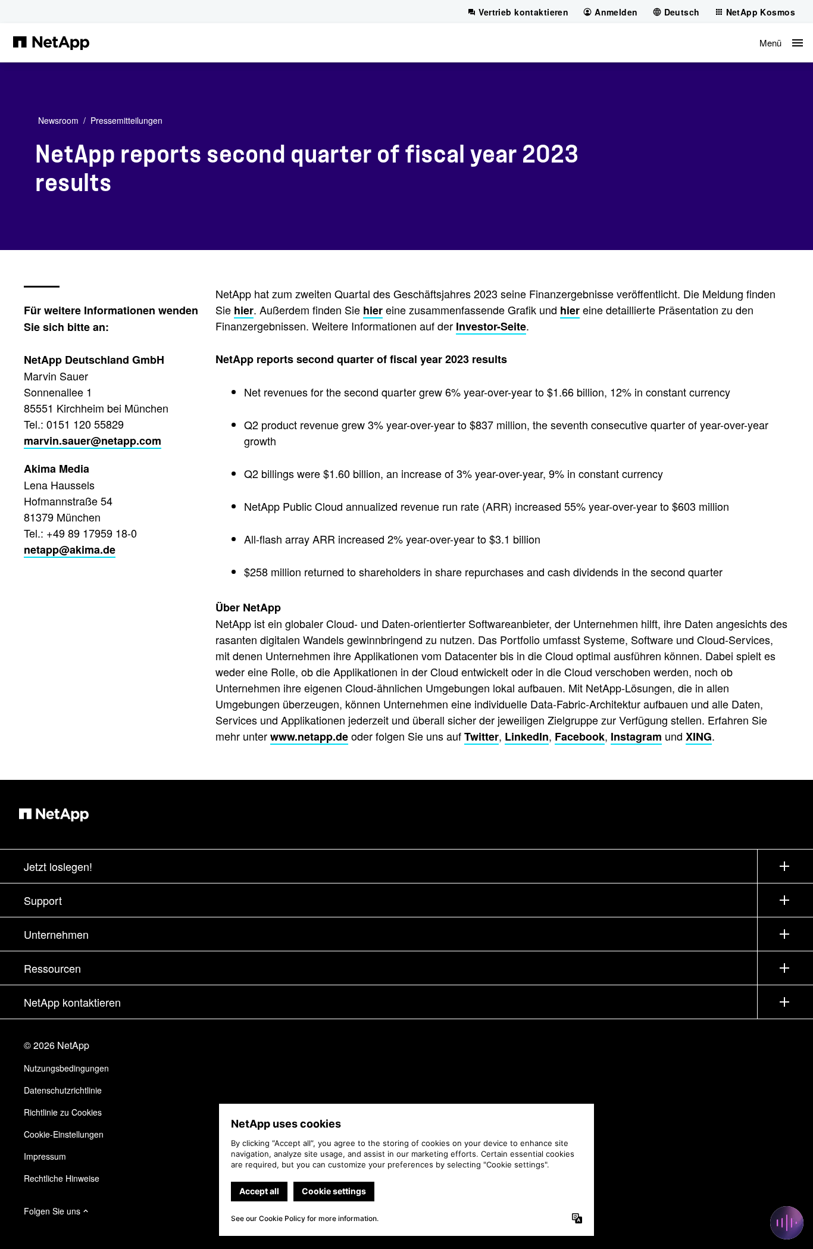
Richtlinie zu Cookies (63, 1112)
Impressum (45, 1156)
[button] (781, 42)
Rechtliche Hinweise (61, 1178)
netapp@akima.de (69, 549)
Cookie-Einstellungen (64, 1134)
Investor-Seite (491, 326)
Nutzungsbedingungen (66, 1068)
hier (244, 310)
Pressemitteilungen (126, 120)
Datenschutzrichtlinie (63, 1090)
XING (699, 736)
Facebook (580, 736)
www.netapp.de (309, 736)
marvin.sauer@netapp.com (92, 440)
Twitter (481, 736)
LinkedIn (527, 736)
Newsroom (58, 120)
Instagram (636, 736)
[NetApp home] (51, 42)
